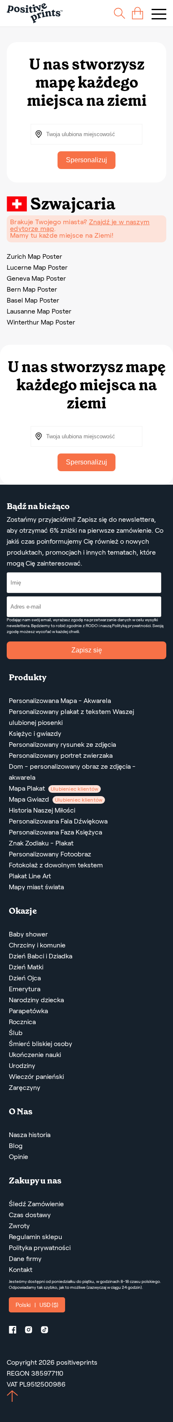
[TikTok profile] (48, 1331)
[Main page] (35, 13)
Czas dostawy (30, 1214)
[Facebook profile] (16, 1331)
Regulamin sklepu (35, 1236)
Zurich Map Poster (34, 256)
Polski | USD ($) (37, 1304)
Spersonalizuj (86, 160)
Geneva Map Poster (36, 278)
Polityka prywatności (40, 1247)
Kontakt (20, 1269)
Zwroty (19, 1225)
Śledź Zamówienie (36, 1203)
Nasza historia (29, 1134)
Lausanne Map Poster (39, 311)
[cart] (137, 13)
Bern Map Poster (32, 289)
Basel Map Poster (33, 300)
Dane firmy (25, 1258)
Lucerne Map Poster (37, 267)
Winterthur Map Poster (41, 322)
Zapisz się (86, 650)
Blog (16, 1145)
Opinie (18, 1156)
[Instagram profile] (32, 1331)
